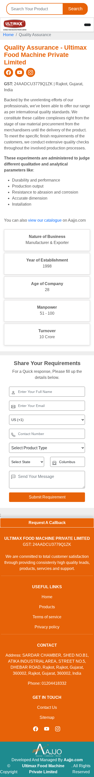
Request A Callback (47, 523)
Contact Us (47, 707)
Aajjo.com (73, 760)
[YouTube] (19, 72)
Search (75, 8)
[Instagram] (30, 72)
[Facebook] (8, 72)
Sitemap (47, 717)
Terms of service (47, 617)
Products (47, 607)
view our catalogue (45, 220)
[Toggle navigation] (87, 25)
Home (8, 35)
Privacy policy (47, 627)
